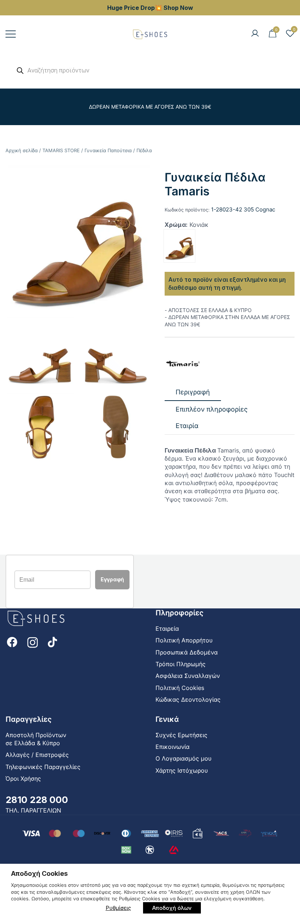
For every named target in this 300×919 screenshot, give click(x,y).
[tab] (193, 392)
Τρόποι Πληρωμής (180, 664)
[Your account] (255, 33)
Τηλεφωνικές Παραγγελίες (42, 766)
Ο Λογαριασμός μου (183, 758)
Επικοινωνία (172, 746)
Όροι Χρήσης (23, 778)
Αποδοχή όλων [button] (172, 907)
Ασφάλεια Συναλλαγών (187, 675)
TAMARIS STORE (61, 150)
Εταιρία (187, 426)
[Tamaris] (183, 364)
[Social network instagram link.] (32, 641)
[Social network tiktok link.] (53, 641)
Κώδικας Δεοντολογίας (188, 699)
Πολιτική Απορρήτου (184, 640)
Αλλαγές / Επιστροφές (37, 754)
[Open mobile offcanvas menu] (10, 34)
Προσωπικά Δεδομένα (186, 652)
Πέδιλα (144, 150)
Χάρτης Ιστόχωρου (181, 770)
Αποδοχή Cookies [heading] (39, 873)
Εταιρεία (167, 628)
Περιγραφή (193, 392)
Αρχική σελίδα (21, 150)
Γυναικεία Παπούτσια (108, 150)
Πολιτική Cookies (179, 687)
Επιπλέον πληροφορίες (212, 409)
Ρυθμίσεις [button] (118, 907)
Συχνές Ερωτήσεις (181, 735)
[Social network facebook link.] (12, 641)
